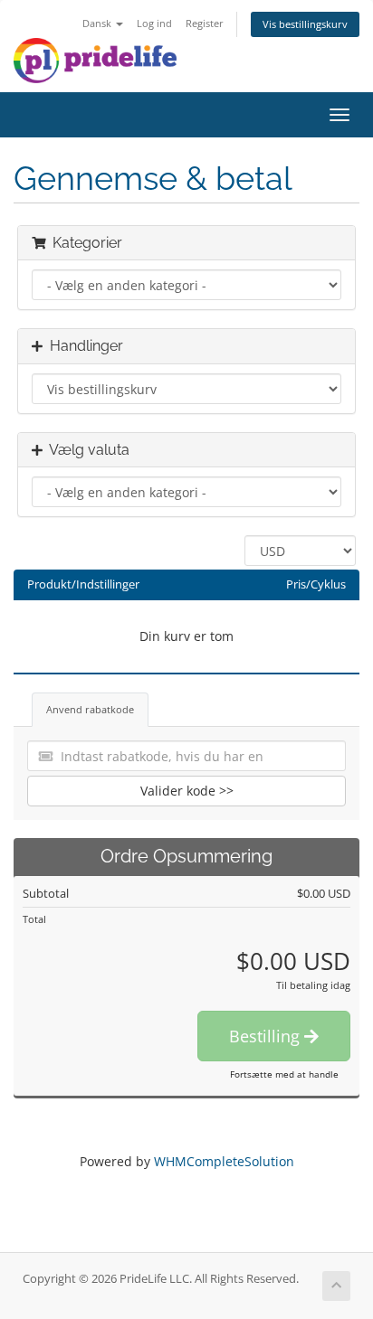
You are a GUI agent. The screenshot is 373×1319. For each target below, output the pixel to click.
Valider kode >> (187, 790)
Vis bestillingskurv (305, 24)
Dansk (98, 23)
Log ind (154, 23)
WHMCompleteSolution (224, 1161)
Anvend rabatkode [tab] (90, 709)
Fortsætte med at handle (284, 1074)
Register (205, 23)
